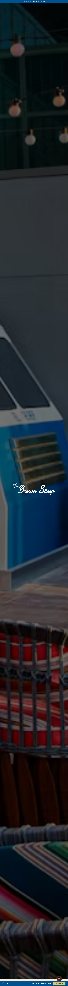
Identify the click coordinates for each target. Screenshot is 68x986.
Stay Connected (59, 983)
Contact (49, 983)
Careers (43, 983)
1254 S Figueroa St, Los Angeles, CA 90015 (34, 1)
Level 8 (38, 983)
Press (33, 983)
